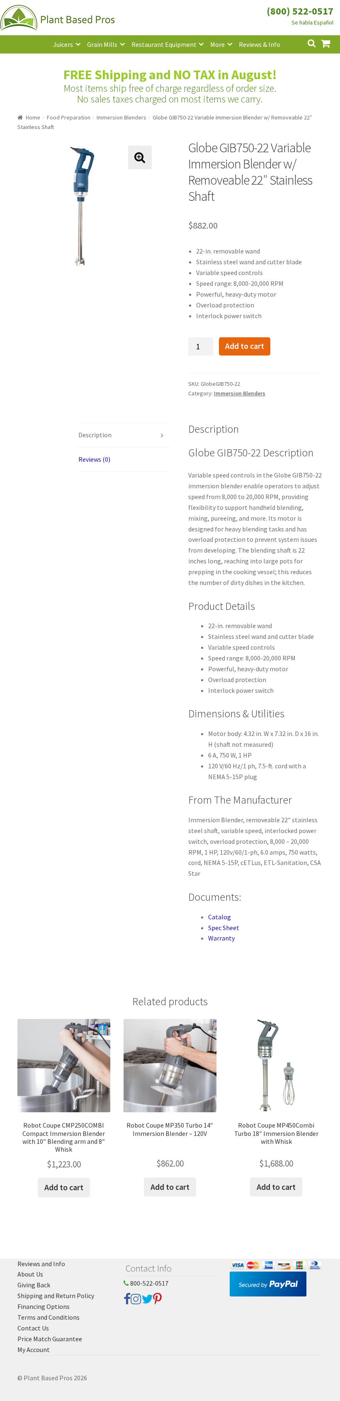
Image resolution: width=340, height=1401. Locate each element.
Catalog (219, 917)
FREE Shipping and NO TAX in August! (170, 74)
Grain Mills (102, 44)
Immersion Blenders (121, 117)
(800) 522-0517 (300, 11)
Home (33, 117)
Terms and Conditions (48, 1317)
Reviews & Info (259, 44)
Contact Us (33, 1328)
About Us (30, 1274)
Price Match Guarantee (49, 1339)
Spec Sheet (223, 927)
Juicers (63, 44)
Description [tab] (95, 435)
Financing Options (43, 1306)
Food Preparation (68, 117)
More (217, 44)
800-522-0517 (148, 1283)
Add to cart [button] (63, 1187)
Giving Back (33, 1285)
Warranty (221, 938)
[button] (140, 157)
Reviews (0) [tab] (94, 459)
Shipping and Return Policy (55, 1295)
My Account (33, 1349)
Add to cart (244, 346)
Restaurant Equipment (164, 44)
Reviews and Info (41, 1264)
